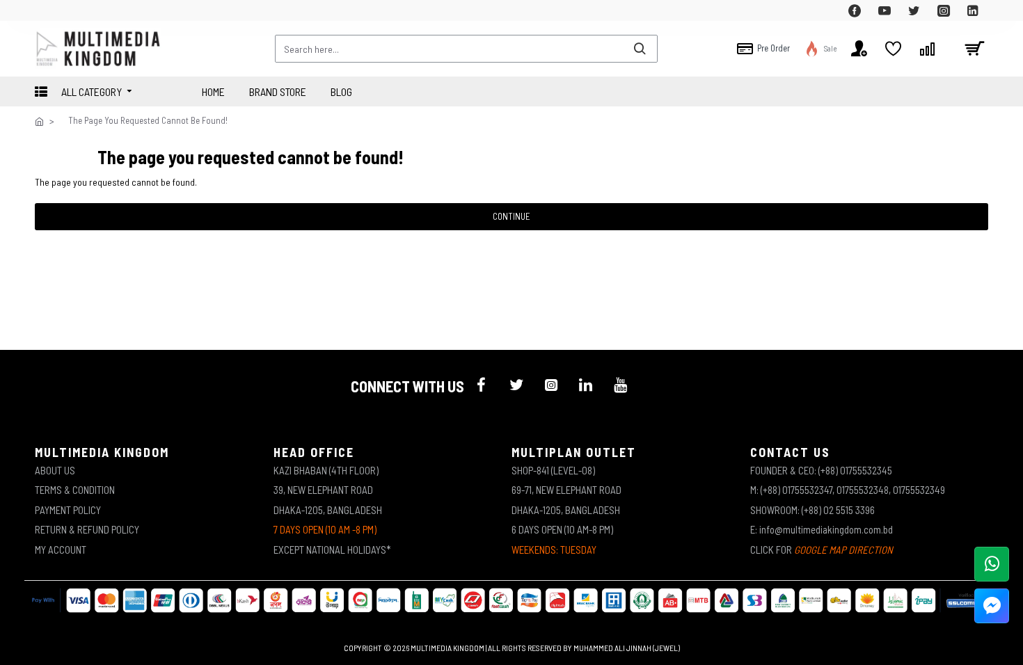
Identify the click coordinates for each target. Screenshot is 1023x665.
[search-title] (639, 48)
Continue (511, 216)
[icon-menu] (481, 385)
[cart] (974, 49)
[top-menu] (45, 10)
